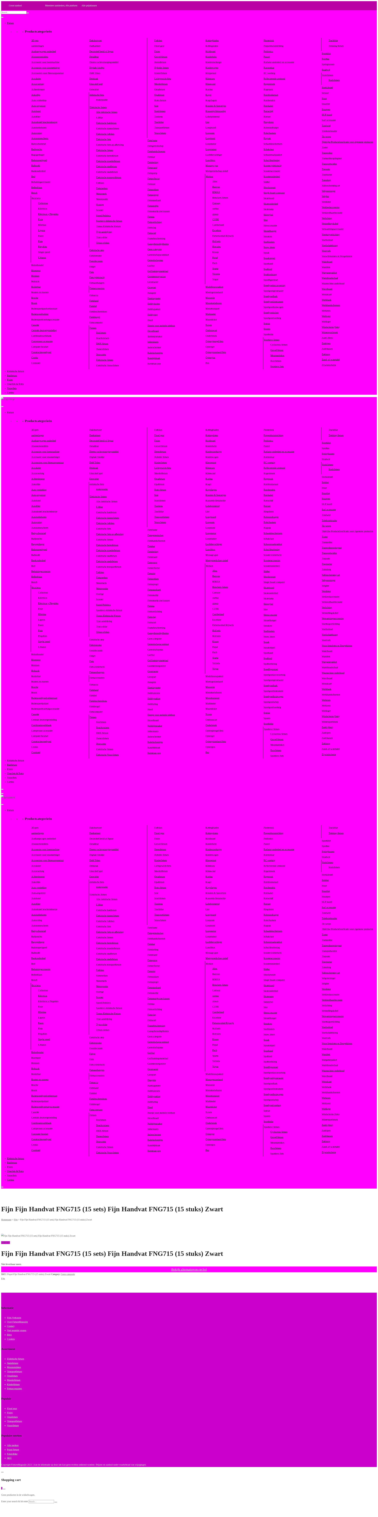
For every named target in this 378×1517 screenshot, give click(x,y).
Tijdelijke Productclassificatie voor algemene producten (347, 142)
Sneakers (268, 236)
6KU (9, 1458)
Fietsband (93, 300)
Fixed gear (159, 46)
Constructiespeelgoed (41, 352)
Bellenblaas (36, 187)
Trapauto (326, 169)
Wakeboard (327, 261)
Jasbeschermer (154, 347)
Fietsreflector (154, 178)
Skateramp (268, 209)
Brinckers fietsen (220, 197)
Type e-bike (101, 237)
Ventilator (326, 202)
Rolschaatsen (270, 133)
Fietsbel (93, 306)
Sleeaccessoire (270, 225)
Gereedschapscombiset (158, 254)
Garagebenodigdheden (158, 244)
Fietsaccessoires (97, 288)
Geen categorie (155, 249)
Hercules (216, 246)
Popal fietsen (13, 1449)
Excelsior (216, 230)
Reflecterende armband (274, 78)
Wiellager (326, 321)
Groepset (152, 287)
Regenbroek (269, 84)
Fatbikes (100, 183)
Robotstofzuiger (271, 127)
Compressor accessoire (42, 341)
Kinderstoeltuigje (213, 62)
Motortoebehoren (214, 303)
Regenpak (268, 89)
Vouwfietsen (160, 133)
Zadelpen (326, 343)
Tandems (158, 116)
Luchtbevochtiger (214, 155)
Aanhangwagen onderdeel (43, 51)
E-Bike (99, 117)
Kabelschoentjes (155, 353)
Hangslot (152, 293)
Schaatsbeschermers (273, 144)
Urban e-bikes (102, 242)
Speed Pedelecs (103, 215)
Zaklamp (326, 354)
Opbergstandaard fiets (216, 352)
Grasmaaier (153, 282)
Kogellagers (211, 100)
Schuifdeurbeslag (272, 160)
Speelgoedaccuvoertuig (274, 285)
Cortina (10, 392)
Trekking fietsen (336, 46)
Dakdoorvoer (95, 40)
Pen (207, 363)
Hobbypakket (154, 309)
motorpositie (102, 99)
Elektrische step (96, 250)
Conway (216, 203)
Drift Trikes (94, 73)
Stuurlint (326, 104)
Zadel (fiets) (327, 338)
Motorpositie (102, 199)
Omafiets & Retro (15, 384)
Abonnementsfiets (39, 56)
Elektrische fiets (103, 139)
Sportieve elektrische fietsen (109, 221)
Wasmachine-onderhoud (333, 283)
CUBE (215, 219)
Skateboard (269, 198)
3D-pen (34, 40)
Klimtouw (210, 78)
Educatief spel (95, 84)
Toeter (325, 147)
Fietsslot (151, 184)
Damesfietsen (102, 349)
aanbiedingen (37, 46)
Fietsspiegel (153, 195)
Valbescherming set (331, 185)
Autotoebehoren (38, 127)
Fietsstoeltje (153, 206)
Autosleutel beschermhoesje (44, 122)
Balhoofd (35, 165)
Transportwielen (329, 164)
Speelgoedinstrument (273, 301)
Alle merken (13, 1445)
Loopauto (210, 133)
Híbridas (42, 225)
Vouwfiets (12, 388)
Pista (40, 241)
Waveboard (327, 289)
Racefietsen (275, 361)
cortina (215, 208)
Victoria (216, 274)
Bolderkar (36, 287)
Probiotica (268, 51)
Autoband (36, 111)
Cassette (35, 325)
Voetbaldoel (327, 240)
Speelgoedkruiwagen (273, 307)
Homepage (6, 1219)
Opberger (210, 346)
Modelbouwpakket (214, 287)
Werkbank (326, 300)
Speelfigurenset (271, 280)
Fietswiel (152, 233)
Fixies (157, 51)
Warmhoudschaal (330, 278)
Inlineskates (153, 342)
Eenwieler (94, 89)
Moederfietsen (161, 84)
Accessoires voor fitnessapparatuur (47, 73)
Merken (209, 176)
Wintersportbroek (330, 332)
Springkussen (328, 64)
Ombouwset (211, 330)
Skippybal (268, 214)
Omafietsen (159, 89)
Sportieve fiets (277, 366)
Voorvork (326, 250)
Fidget (92, 266)
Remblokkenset (271, 95)
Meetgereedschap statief (217, 171)
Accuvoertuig (37, 84)
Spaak (266, 252)
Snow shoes (269, 247)
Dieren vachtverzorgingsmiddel (104, 62)
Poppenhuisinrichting (273, 46)
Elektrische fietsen (98, 107)
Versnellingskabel (330, 223)
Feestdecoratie (96, 261)
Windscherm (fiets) (330, 327)
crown (215, 214)
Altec (214, 181)
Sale (156, 106)
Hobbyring (153, 314)
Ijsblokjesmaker (155, 336)
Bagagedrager (37, 155)
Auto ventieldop (38, 100)
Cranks (34, 357)
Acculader (36, 78)
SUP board (327, 114)
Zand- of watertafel (331, 359)
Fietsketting (153, 162)
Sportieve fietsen (271, 340)
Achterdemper (38, 89)
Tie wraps (326, 136)
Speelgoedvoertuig (272, 318)
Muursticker (211, 319)
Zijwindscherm (329, 365)
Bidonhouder (37, 265)
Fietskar (151, 157)
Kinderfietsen (160, 73)
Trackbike (159, 122)
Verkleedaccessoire (330, 207)
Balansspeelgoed (39, 160)
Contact (10, 1326)
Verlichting (327, 218)
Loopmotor (211, 144)
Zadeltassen (327, 349)
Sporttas (325, 59)
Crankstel (35, 363)
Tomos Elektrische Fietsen (108, 226)
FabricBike (12, 1454)
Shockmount (269, 187)
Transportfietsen (161, 127)
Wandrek (326, 267)
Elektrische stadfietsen (106, 166)
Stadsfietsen (159, 111)
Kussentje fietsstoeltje (216, 111)
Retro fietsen (160, 100)
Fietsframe (152, 140)
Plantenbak (269, 40)
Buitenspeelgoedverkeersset (44, 308)
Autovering (36, 133)
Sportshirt (326, 53)
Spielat (267, 323)
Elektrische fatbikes (105, 134)
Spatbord (268, 269)
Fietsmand (152, 167)
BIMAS (216, 192)
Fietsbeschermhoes (98, 311)
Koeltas (209, 89)
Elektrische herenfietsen (107, 155)
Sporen (267, 329)
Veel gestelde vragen (16, 1330)
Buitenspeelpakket (39, 314)
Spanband (268, 263)
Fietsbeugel (94, 317)
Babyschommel (38, 144)
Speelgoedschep (271, 312)
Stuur (324, 98)
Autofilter (35, 116)
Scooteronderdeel (272, 176)
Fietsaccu (93, 295)
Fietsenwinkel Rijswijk (223, 236)
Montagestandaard (214, 292)
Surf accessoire (329, 120)
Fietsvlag (152, 227)
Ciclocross (43, 203)
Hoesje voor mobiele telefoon (161, 325)
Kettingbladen (212, 40)
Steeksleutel (327, 87)
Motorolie (210, 298)
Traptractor (327, 174)
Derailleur (94, 56)
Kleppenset (211, 73)
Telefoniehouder (329, 131)
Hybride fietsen (161, 67)
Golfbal (151, 265)
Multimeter (211, 314)
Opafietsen (159, 95)
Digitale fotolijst (96, 67)
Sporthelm (268, 334)
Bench (34, 193)
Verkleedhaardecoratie (332, 212)
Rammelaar (269, 67)
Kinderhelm (211, 56)
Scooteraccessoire (272, 171)
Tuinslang (326, 180)
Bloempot (35, 270)
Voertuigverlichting (331, 234)
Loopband (210, 138)
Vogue (215, 279)
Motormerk (101, 193)
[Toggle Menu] (2, 17)
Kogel (208, 95)
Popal (215, 257)
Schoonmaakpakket (273, 155)
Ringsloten (269, 122)
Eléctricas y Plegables (48, 214)
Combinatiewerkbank (41, 336)
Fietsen (10, 23)
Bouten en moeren (39, 292)
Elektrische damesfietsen (107, 128)
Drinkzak (93, 78)
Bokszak (35, 281)
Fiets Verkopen (14, 1317)
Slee (266, 220)
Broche (34, 298)
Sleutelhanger (270, 231)
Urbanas (42, 257)
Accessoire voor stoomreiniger (45, 67)
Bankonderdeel (38, 171)
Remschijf (268, 111)
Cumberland (218, 225)
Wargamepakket (329, 272)
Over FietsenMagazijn (17, 1322)
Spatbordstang (270, 274)
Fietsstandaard (154, 200)
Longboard (211, 127)
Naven (209, 325)
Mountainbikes (277, 355)
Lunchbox (210, 160)
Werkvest (326, 316)
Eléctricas (42, 208)
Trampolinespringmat (332, 158)
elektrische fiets (97, 95)
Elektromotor (95, 255)
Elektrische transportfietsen (108, 177)
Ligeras (41, 230)
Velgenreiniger (328, 191)
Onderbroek (211, 336)
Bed (33, 176)
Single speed (44, 252)
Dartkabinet (94, 46)
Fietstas (151, 216)
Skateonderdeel (271, 203)
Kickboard (210, 51)
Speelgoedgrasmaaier (273, 291)
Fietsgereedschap (155, 146)
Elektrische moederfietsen (108, 161)
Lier (207, 122)
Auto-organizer (38, 106)
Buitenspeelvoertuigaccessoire (45, 319)
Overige (100, 204)
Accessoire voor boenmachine (45, 62)
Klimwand (210, 84)
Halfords (216, 241)
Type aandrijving (104, 232)
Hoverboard (153, 331)
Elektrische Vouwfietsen (107, 365)
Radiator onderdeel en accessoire (279, 62)
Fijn (16, 1219)
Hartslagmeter (154, 298)
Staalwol (326, 69)
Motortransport (212, 308)
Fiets (91, 272)
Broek (34, 303)
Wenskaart (326, 294)
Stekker (325, 93)
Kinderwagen (212, 67)
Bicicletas (36, 198)
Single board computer (274, 193)
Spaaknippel (269, 258)
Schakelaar (269, 149)
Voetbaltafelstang (330, 245)
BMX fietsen (102, 343)
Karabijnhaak (154, 358)
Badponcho (36, 149)
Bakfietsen (101, 332)
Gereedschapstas (155, 260)
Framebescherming (156, 238)
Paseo (41, 236)
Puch (214, 263)
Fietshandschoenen (156, 151)
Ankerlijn (35, 95)
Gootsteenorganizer (157, 276)
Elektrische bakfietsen (106, 123)
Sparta (215, 268)
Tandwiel (326, 125)
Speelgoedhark (270, 296)
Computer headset (39, 346)
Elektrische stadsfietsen (107, 172)
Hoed (150, 320)
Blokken (35, 276)
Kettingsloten (212, 46)
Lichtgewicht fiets (162, 78)
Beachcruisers (102, 338)
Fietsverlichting (155, 222)
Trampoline (327, 153)
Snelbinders (269, 242)
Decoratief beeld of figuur (101, 51)
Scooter (99, 210)
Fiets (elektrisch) (97, 277)
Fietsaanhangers (96, 283)
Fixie (40, 219)
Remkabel (268, 106)
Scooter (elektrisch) (273, 165)
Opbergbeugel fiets (214, 341)
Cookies (11, 1339)
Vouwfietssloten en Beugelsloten (337, 256)
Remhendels (269, 100)
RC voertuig (269, 73)
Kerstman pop (154, 363)
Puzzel (267, 56)
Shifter (267, 182)
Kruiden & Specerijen (216, 106)
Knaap (215, 252)
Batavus (216, 187)
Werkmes (326, 310)
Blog (9, 1334)
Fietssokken (153, 189)
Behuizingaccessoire (40, 182)
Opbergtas (210, 357)
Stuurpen (326, 109)
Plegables (42, 246)
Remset (267, 116)
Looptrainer (211, 149)
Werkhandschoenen (331, 305)
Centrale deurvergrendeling (44, 330)
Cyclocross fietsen (278, 344)
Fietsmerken (101, 188)
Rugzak (267, 138)
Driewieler (101, 354)
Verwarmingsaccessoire (333, 229)
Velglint (325, 196)
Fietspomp (152, 173)
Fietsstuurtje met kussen (159, 211)
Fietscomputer (95, 322)
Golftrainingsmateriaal (158, 271)
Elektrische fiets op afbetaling (110, 144)
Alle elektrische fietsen (106, 112)
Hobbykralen (154, 303)
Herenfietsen (160, 62)
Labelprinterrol (212, 116)
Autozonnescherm (39, 138)
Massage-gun (212, 165)
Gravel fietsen (160, 56)
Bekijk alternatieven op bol (189, 1269)
